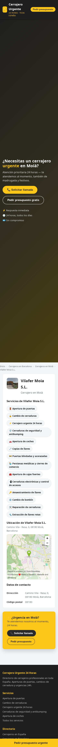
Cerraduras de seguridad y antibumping (25, 711)
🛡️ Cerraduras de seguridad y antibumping (25, 432)
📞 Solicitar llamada (20, 189)
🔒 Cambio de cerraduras (23, 415)
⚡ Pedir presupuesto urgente (29, 742)
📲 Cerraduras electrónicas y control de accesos (29, 483)
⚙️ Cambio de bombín (21, 499)
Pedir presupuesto (43, 9)
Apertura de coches (13, 715)
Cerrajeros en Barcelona (20, 366)
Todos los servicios (13, 720)
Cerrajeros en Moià (44, 366)
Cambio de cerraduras (15, 702)
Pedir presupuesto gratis (23, 200)
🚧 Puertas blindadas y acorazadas (28, 456)
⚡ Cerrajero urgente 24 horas (25, 423)
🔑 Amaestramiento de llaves (25, 492)
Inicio (2, 366)
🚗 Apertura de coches (21, 441)
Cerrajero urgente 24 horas (17, 707)
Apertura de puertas (14, 698)
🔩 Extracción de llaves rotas (24, 514)
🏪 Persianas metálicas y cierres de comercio (28, 465)
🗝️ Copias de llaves (19, 448)
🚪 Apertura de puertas (22, 408)
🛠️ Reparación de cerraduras (25, 507)
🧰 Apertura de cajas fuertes (24, 474)
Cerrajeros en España (14, 734)
